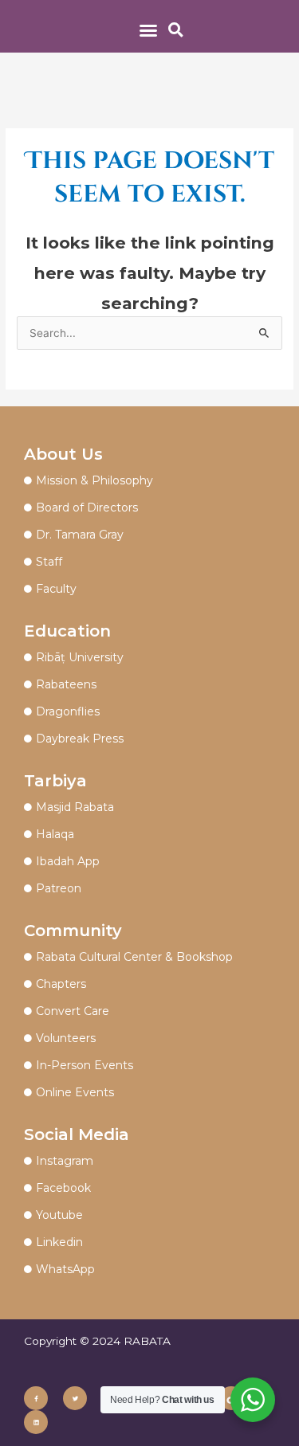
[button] (148, 30)
